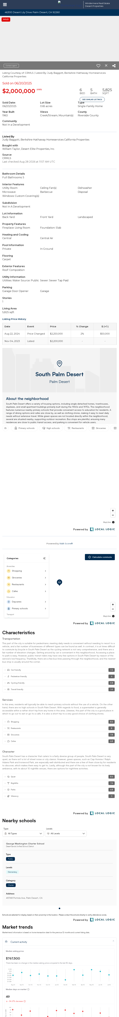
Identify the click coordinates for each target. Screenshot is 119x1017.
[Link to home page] (70, 4)
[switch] (98, 66)
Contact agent (11, 66)
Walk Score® (66, 543)
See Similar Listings (92, 99)
